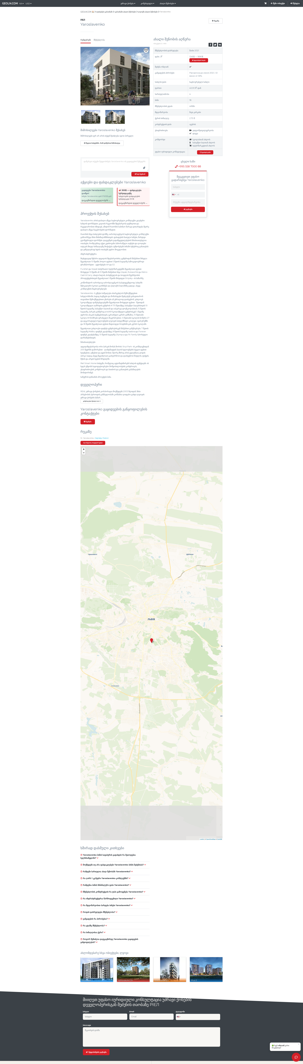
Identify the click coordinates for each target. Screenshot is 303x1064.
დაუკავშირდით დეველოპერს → (96, 200)
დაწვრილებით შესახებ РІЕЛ (91, 401)
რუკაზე (216, 21)
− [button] (84, 452)
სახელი (86, 1012)
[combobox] (174, 194)
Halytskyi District (102, 438)
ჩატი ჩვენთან (140, 174)
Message (87, 1025)
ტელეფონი (180, 1012)
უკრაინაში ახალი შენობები (125, 12)
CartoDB (219, 839)
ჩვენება (88, 421)
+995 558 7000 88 (189, 166)
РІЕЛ (82, 20)
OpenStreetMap (210, 839)
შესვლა (296, 3)
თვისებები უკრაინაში (104, 12)
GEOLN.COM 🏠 (87, 12)
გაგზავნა (188, 209)
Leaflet (202, 839)
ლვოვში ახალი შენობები (148, 12)
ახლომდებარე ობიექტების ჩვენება (93, 442)
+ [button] (84, 449)
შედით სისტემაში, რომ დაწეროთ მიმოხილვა (102, 143)
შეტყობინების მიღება (199, 60)
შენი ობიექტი (278, 3)
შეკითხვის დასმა (206, 152)
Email (131, 1012)
